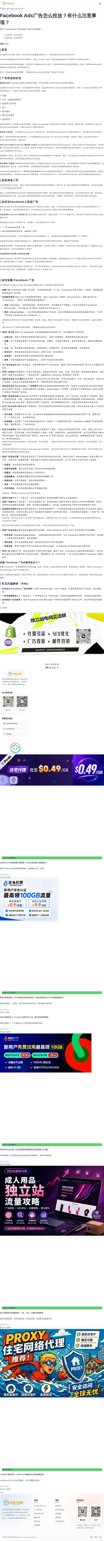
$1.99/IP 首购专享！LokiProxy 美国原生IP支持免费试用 (21, 1475)
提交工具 (37, 1521)
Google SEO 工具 (40, 1506)
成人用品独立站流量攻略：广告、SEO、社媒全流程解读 (21, 1313)
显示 (7, 44)
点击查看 (3, 608)
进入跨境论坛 (9, 729)
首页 (1, 29)
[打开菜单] (100, 3)
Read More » (5, 875)
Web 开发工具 (39, 1514)
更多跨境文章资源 (10, 723)
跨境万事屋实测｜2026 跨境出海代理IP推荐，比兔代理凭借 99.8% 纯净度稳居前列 (31, 998)
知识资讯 (58, 1506)
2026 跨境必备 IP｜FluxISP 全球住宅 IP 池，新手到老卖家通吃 (24, 1017)
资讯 (95, 1537)
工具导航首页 (59, 1521)
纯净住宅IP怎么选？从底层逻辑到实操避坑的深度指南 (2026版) (24, 1150)
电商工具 (37, 1517)
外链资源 (37, 1525)
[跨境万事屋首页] (8, 3)
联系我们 (7, 734)
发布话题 (58, 1514)
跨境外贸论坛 (59, 1510)
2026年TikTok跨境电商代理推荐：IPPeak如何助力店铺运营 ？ (24, 863)
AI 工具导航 (38, 1510)
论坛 (100, 1537)
